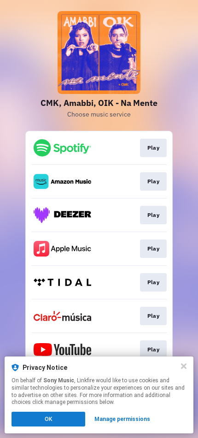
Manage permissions (122, 419)
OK (48, 419)
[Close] (183, 366)
